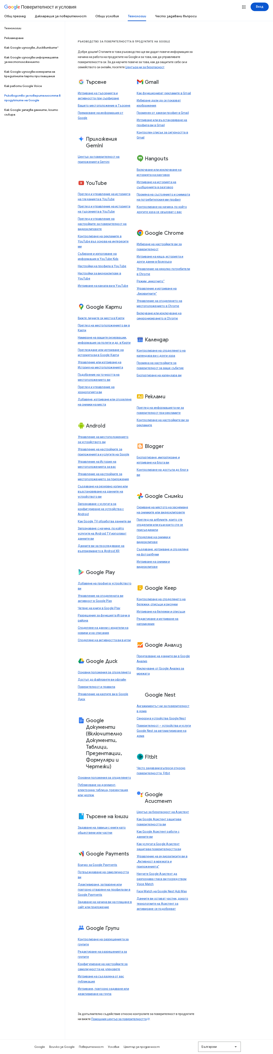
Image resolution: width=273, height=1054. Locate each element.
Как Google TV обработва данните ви (104, 521)
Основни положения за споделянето (104, 672)
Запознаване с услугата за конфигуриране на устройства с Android (101, 509)
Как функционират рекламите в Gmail (164, 93)
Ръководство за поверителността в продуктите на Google (32, 98)
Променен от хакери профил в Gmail (163, 113)
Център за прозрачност (142, 1047)
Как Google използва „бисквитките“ (31, 47)
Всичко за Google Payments (97, 865)
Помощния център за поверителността (119, 1019)
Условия (113, 1047)
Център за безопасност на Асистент (163, 812)
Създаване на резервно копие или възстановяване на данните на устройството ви (103, 491)
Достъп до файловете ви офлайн (102, 679)
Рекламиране (14, 38)
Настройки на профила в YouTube (102, 266)
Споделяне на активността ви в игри (104, 640)
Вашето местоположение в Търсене (104, 105)
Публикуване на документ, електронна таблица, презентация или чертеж (103, 790)
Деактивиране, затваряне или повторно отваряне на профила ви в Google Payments (104, 889)
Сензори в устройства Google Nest (161, 718)
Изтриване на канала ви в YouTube (103, 285)
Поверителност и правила (96, 687)
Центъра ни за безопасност (144, 67)
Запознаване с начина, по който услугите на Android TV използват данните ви (102, 533)
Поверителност (91, 1047)
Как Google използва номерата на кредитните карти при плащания (29, 74)
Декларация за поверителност (60, 16)
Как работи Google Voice (23, 86)
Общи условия (107, 16)
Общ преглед (15, 16)
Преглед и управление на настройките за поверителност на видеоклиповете (102, 224)
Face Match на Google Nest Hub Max (162, 891)
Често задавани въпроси (176, 16)
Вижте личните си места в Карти (101, 318)
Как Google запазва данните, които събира (31, 112)
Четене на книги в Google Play (99, 608)
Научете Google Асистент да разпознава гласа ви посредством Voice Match (162, 879)
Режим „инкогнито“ (150, 281)
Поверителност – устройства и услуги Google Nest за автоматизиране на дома (164, 731)
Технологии (137, 16)
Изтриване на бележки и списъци (161, 611)
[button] (244, 7)
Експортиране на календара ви (159, 375)
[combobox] (219, 1047)
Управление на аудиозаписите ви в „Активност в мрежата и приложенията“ (162, 861)
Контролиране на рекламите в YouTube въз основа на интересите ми (103, 241)
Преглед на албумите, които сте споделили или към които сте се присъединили (160, 525)
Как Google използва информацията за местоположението (31, 59)
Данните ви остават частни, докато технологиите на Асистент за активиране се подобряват (162, 903)
